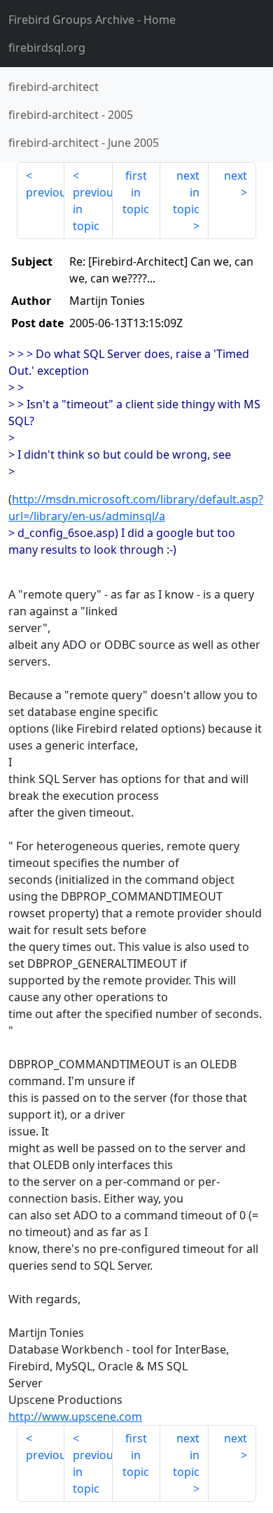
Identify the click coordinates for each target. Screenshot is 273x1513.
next (235, 175)
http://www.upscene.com (75, 1416)
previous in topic (92, 209)
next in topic (186, 192)
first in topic (135, 192)
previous (45, 192)
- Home (92, 19)
